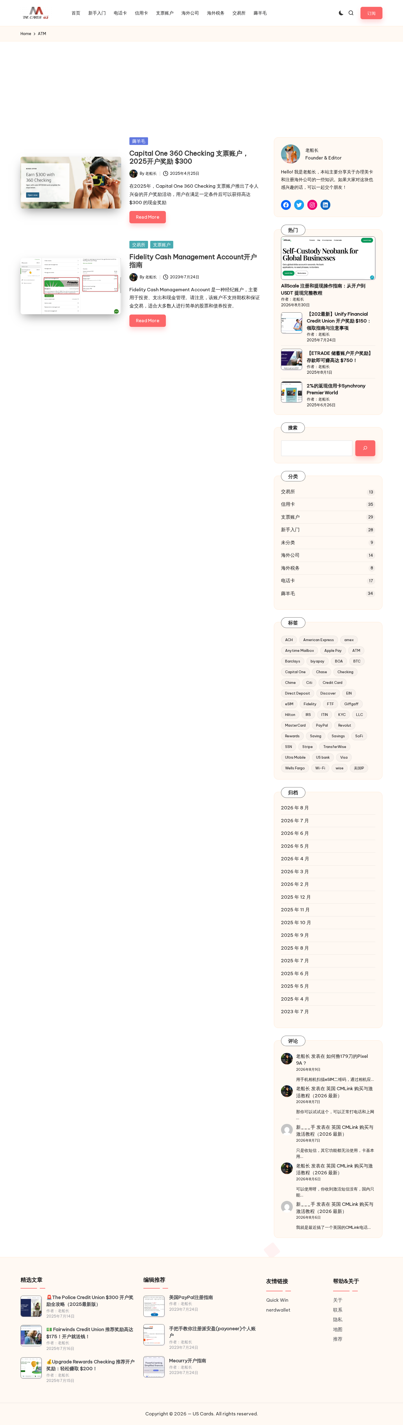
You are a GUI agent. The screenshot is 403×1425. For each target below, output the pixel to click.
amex (349, 640)
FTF (330, 704)
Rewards (292, 736)
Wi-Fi (320, 768)
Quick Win (277, 1300)
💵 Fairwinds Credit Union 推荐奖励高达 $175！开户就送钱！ (89, 1333)
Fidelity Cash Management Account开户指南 (193, 261)
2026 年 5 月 (295, 846)
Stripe (307, 746)
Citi (309, 682)
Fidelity (310, 704)
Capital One (295, 672)
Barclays (292, 661)
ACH (289, 640)
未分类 (288, 542)
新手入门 (290, 530)
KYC (342, 714)
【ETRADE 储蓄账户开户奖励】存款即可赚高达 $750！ (340, 356)
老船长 (303, 1056)
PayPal (322, 725)
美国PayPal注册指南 (191, 1297)
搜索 (293, 428)
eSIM (289, 704)
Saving (315, 736)
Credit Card (332, 682)
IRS (308, 714)
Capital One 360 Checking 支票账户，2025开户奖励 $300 (189, 157)
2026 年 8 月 (295, 808)
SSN (288, 746)
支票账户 (162, 244)
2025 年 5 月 (295, 986)
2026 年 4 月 (295, 859)
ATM (356, 650)
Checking (345, 672)
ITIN (324, 714)
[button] (371, 13)
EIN (349, 693)
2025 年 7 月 (295, 961)
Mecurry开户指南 (187, 1361)
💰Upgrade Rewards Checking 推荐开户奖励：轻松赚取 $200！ (90, 1365)
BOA (339, 661)
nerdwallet (278, 1310)
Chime (290, 682)
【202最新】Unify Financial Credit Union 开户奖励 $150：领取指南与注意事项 (339, 321)
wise (340, 768)
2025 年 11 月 (295, 910)
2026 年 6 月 (295, 833)
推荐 (337, 1339)
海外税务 (290, 568)
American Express (318, 640)
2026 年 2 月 (295, 884)
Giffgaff (351, 704)
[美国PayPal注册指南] (154, 1306)
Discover (328, 693)
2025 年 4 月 (295, 999)
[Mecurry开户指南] (154, 1367)
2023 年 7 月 (295, 1012)
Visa (344, 757)
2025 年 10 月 (296, 922)
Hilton (290, 714)
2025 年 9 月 (295, 935)
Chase (321, 672)
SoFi (359, 736)
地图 (337, 1329)
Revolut (344, 725)
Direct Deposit (297, 693)
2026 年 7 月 (295, 821)
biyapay (318, 661)
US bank (323, 757)
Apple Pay (333, 650)
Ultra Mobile (295, 757)
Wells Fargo (295, 768)
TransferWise (334, 746)
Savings (338, 736)
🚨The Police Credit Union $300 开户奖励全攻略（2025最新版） (90, 1300)
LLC (359, 714)
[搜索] (365, 448)
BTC (357, 661)
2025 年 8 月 (295, 948)
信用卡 (288, 504)
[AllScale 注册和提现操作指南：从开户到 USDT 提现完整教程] (328, 258)
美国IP (359, 768)
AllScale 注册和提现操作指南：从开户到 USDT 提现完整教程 (323, 289)
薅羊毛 (138, 141)
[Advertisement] (201, 82)
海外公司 (290, 555)
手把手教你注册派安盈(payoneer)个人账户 (212, 1332)
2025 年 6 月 (295, 973)
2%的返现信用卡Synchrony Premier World (336, 389)
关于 (337, 1300)
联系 (337, 1310)
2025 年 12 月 (296, 897)
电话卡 (288, 581)
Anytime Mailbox (299, 650)
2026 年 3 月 (295, 872)
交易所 (138, 244)
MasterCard (295, 725)
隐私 (337, 1320)
